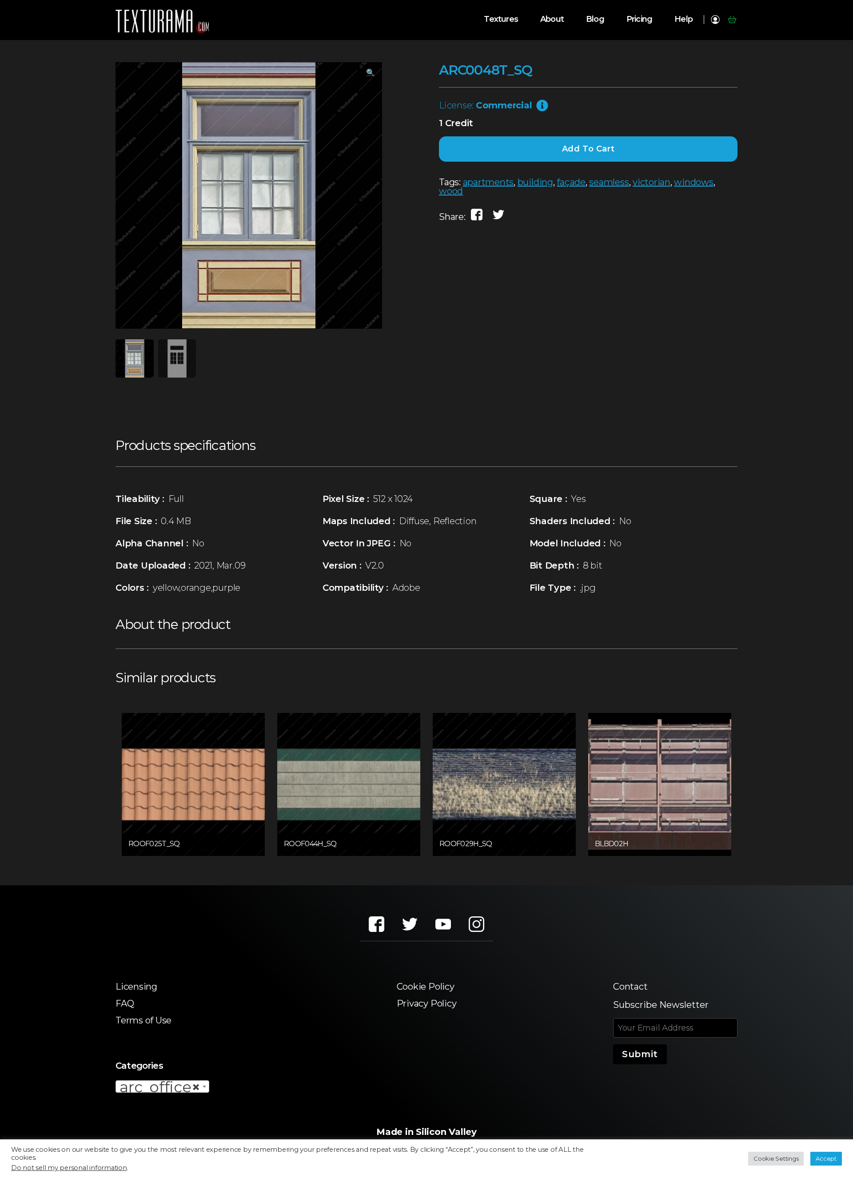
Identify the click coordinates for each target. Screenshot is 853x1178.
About (552, 19)
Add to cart (588, 149)
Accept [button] (826, 1158)
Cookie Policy (425, 986)
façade (571, 182)
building (535, 182)
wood (451, 191)
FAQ (125, 1003)
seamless (609, 182)
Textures (501, 19)
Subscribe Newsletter (661, 1004)
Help (683, 19)
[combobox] (162, 1086)
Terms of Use (143, 1020)
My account (715, 19)
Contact (630, 986)
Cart (731, 19)
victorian (651, 182)
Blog (595, 19)
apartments (488, 182)
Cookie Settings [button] (775, 1158)
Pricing (639, 19)
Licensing (136, 986)
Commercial (504, 105)
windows (693, 182)
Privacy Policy (427, 1003)
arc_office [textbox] (160, 1087)
